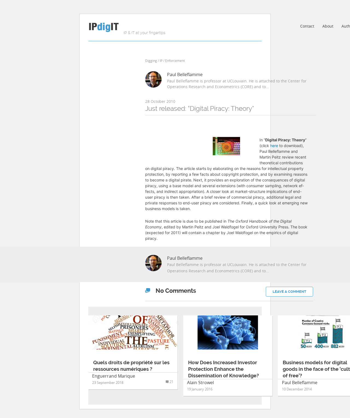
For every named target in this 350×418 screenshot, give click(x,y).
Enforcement (175, 60)
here (274, 145)
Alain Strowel (200, 383)
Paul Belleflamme (185, 74)
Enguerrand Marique (113, 376)
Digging (151, 60)
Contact (307, 26)
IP (161, 60)
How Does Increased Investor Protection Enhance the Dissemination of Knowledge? (223, 369)
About (327, 26)
